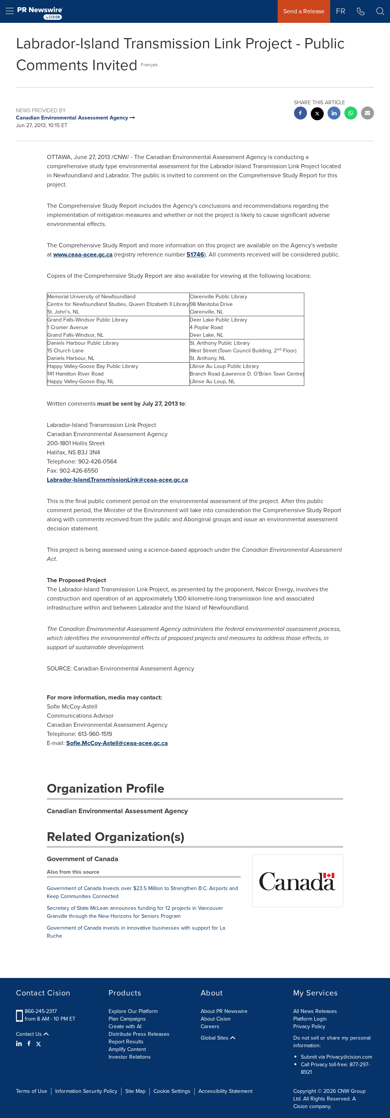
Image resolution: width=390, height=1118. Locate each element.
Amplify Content (127, 1049)
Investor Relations (130, 1057)
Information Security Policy (86, 1091)
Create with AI (125, 1026)
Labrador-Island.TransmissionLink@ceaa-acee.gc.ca (117, 479)
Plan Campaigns (127, 1019)
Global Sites (215, 1038)
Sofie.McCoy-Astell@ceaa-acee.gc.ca (117, 743)
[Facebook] (29, 1044)
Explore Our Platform (133, 1011)
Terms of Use (31, 1091)
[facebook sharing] (300, 114)
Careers (210, 1026)
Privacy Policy (309, 1026)
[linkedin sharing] (334, 114)
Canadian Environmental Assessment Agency (117, 811)
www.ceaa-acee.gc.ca (83, 254)
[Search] (380, 11)
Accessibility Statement (225, 1091)
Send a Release (303, 11)
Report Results (126, 1042)
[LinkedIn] (20, 1044)
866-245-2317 (41, 1011)
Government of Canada (82, 859)
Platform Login (310, 1019)
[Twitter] (38, 1044)
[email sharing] (367, 114)
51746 (195, 254)
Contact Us (29, 1034)
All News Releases (315, 1011)
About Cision (216, 1019)
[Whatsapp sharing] (350, 114)
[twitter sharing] (317, 114)
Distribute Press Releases (139, 1034)
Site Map (135, 1091)
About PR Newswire (224, 1011)
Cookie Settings (171, 1091)
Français (149, 64)
